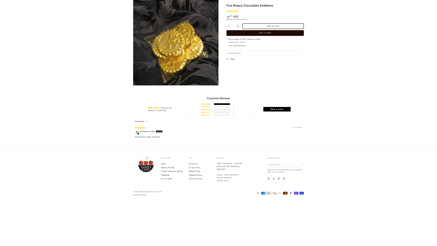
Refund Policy (194, 171)
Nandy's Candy (144, 192)
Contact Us (193, 164)
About (163, 164)
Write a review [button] (277, 109)
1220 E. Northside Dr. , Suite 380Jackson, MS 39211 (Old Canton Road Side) (229, 166)
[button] (232, 11)
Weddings (165, 175)
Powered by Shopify (139, 195)
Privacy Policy (195, 167)
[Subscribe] (302, 164)
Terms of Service (195, 178)
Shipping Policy (195, 175)
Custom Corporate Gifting (171, 171)
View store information (237, 45)
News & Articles (167, 167)
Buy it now (265, 33)
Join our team (166, 178)
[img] (140, 128)
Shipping (229, 19)
